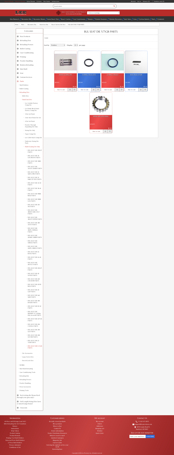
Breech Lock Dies (27, 360)
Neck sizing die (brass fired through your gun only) (28, 396)
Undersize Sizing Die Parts (32, 142)
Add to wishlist (74, 89)
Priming (90, 19)
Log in (139, 1)
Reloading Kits (24, 376)
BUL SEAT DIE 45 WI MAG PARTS (34, 285)
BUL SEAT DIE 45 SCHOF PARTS (33, 274)
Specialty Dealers (20, 1)
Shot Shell (127, 19)
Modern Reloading (115, 19)
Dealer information (57, 431)
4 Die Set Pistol (30, 121)
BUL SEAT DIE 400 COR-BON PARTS (34, 280)
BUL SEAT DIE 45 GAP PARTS (33, 291)
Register (133, 1)
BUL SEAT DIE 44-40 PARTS (34, 258)
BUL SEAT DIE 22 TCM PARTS (33, 341)
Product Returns (15, 435)
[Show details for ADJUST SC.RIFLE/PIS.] (65, 62)
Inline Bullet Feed (53, 19)
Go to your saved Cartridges (74, 14)
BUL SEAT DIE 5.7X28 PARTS (35, 347)
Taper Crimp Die (30, 134)
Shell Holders (24, 85)
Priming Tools (24, 390)
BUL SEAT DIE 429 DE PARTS (35, 320)
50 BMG (22, 365)
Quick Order (100, 433)
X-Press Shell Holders (15, 442)
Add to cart (61, 90)
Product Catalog (15, 433)
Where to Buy (57, 426)
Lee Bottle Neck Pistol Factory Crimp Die (32, 109)
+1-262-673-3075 (142, 421)
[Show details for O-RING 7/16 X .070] (89, 62)
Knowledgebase (57, 449)
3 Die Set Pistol (30, 114)
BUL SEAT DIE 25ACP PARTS (35, 151)
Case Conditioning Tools (27, 372)
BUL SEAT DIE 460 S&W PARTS (34, 296)
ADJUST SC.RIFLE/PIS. (65, 74)
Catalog (39, 1)
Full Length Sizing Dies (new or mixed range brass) (29, 402)
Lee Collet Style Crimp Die (33, 137)
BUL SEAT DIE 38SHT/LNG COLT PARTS (34, 212)
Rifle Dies (25, 96)
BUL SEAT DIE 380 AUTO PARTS (34, 223)
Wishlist (99, 431)
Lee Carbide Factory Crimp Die (31, 104)
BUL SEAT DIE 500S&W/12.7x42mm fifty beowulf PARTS (34, 313)
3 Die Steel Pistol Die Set (33, 118)
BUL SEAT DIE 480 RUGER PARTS (34, 301)
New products (57, 424)
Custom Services (144, 19)
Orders (100, 424)
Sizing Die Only (30, 130)
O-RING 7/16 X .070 (89, 74)
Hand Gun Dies (27, 99)
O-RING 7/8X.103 (112, 74)
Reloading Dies (26, 19)
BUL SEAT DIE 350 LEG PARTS (34, 330)
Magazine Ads (57, 440)
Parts (153, 19)
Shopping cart (99, 428)
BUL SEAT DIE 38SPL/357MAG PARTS (33, 230)
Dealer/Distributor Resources (57, 433)
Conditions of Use (15, 447)
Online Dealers (9, 1)
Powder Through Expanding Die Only (31, 126)
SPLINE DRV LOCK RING (101, 116)
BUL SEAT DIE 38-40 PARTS (34, 189)
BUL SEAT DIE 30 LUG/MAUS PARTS (34, 156)
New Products (14, 19)
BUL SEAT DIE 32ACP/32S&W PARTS (35, 167)
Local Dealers (31, 1)
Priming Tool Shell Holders (15, 438)
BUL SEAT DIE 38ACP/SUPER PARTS (35, 218)
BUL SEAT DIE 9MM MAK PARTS (34, 194)
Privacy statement (15, 445)
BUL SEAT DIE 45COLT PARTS (33, 263)
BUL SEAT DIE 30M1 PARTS (34, 162)
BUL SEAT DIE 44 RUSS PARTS (33, 252)
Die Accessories (27, 353)
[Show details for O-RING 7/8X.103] (112, 62)
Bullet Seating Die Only (32, 147)
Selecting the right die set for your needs (57, 446)
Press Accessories (25, 387)
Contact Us (57, 428)
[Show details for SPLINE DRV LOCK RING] (101, 104)
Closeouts (160, 19)
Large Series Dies (28, 357)
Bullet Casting (66, 19)
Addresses (99, 426)
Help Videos (46, 1)
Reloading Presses (39, 19)
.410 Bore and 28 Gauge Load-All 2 (15, 421)
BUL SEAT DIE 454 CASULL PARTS (34, 325)
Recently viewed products (57, 421)
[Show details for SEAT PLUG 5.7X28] (136, 62)
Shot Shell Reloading (26, 369)
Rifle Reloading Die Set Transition (15, 424)
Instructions (55, 1)
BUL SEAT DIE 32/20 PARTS (34, 184)
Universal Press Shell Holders (15, 440)
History (15, 426)
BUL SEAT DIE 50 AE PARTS (34, 307)
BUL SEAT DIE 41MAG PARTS (32, 242)
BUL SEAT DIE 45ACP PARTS (35, 269)
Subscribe (150, 436)
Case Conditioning (79, 19)
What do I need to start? (57, 435)
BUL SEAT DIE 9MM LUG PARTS (34, 200)
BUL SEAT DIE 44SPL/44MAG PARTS (35, 247)
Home (16, 24)
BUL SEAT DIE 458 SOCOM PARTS (34, 336)
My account (99, 421)
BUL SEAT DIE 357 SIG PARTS (34, 205)
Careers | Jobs (57, 442)
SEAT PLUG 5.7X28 (136, 74)
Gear (135, 19)
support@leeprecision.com (142, 424)
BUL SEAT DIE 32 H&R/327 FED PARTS (34, 178)
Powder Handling (101, 19)
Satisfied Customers (57, 438)
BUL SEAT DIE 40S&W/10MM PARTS (35, 236)
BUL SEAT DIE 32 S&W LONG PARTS (34, 173)
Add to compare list (70, 89)
